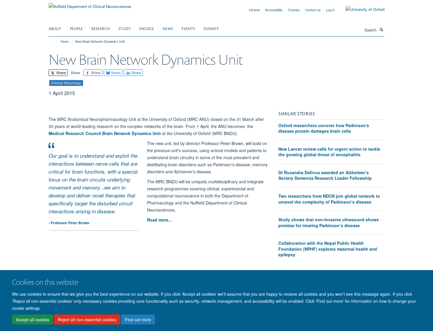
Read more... (159, 220)
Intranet (254, 9)
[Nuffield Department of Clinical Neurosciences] (90, 4)
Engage (146, 28)
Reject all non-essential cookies (87, 319)
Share (60, 72)
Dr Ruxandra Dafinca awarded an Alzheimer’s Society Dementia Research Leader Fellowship (325, 175)
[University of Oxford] (360, 9)
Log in (330, 9)
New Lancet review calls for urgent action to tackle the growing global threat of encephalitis (329, 152)
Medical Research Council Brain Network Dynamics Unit (105, 133)
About (55, 28)
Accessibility (274, 9)
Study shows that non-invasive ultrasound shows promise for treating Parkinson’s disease (328, 222)
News (168, 28)
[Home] (53, 41)
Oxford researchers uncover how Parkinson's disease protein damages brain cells (323, 128)
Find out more (138, 319)
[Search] (381, 29)
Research (100, 28)
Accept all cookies (32, 319)
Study (124, 28)
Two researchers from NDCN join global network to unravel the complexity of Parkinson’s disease (329, 199)
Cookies (294, 9)
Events (188, 28)
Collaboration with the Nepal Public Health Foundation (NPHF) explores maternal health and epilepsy (327, 248)
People (76, 28)
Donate (211, 28)
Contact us (313, 9)
